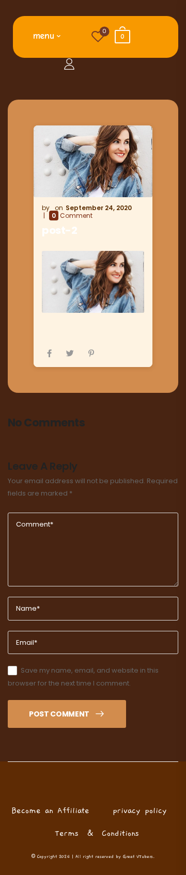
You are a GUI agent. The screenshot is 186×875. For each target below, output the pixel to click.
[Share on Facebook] (49, 353)
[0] (167, 28)
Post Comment (59, 714)
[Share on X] (70, 353)
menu (43, 35)
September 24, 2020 (99, 207)
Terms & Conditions (97, 833)
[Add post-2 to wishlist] (123, 63)
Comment (72, 215)
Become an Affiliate (50, 810)
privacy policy (140, 810)
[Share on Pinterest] (91, 353)
